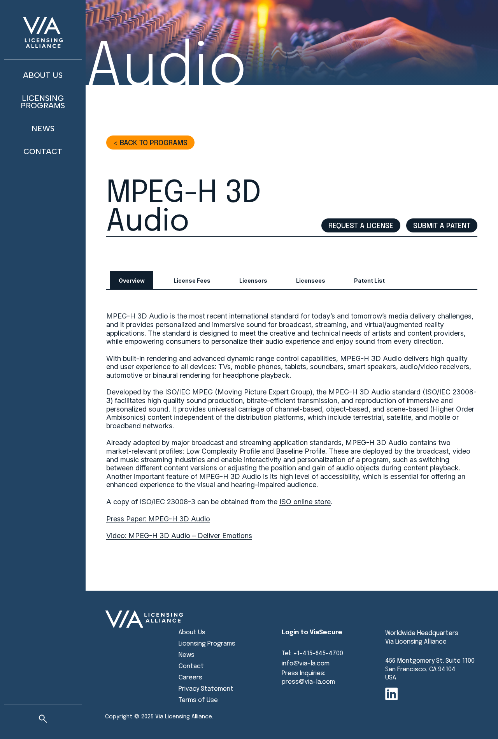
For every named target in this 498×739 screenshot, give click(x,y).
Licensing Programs (43, 101)
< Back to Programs (150, 143)
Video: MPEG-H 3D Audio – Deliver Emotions (179, 535)
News (43, 128)
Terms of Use (198, 700)
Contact (42, 151)
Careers (190, 677)
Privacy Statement (206, 689)
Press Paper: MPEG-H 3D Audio (158, 519)
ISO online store (305, 502)
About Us (43, 75)
